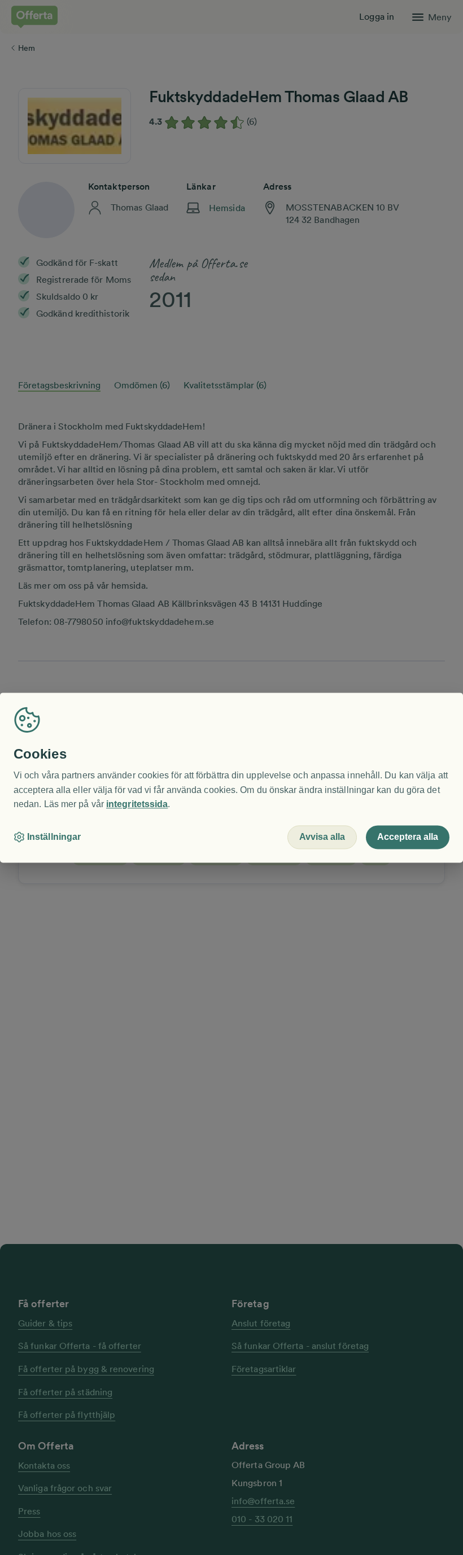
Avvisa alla (322, 837)
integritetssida (137, 804)
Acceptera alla (407, 837)
